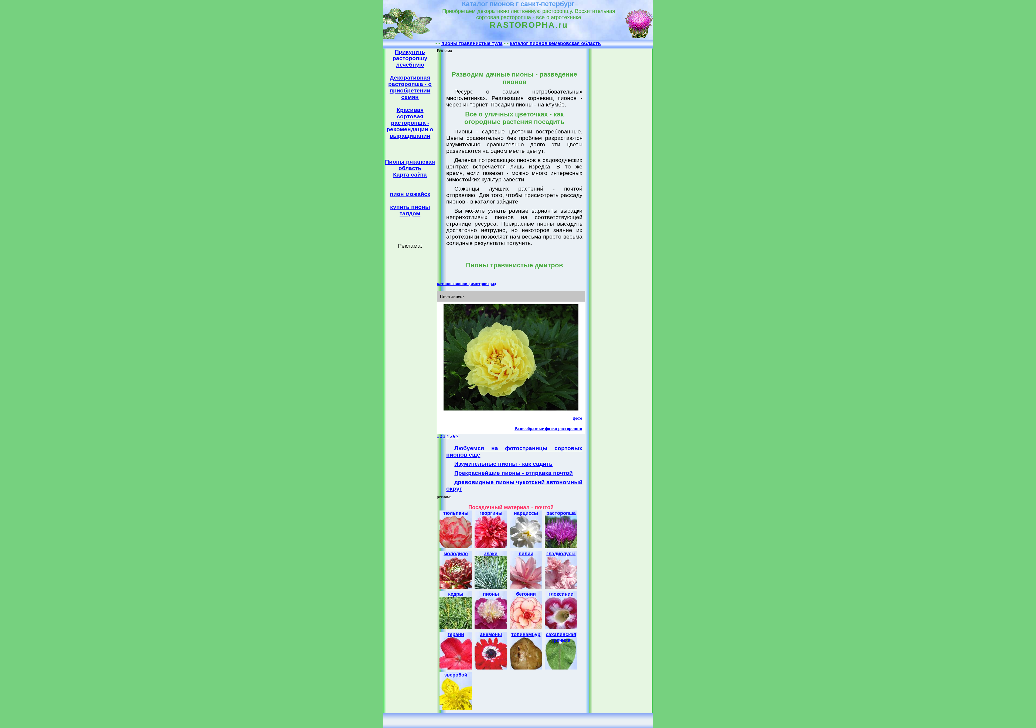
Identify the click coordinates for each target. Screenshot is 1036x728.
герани (456, 634)
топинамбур (525, 634)
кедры (455, 594)
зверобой (455, 675)
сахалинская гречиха (561, 637)
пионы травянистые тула (472, 43)
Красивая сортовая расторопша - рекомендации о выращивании (410, 123)
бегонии (526, 594)
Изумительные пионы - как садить (503, 464)
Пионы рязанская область (410, 164)
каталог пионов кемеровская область (555, 43)
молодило (456, 553)
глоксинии (561, 594)
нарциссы (526, 513)
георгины (490, 513)
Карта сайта (410, 174)
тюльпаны (455, 513)
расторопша (561, 513)
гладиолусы (560, 553)
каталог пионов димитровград (466, 283)
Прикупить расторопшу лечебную (410, 58)
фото (577, 418)
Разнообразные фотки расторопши (548, 428)
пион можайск (410, 194)
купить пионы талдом (410, 210)
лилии (526, 553)
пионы (491, 594)
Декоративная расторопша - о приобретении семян (410, 87)
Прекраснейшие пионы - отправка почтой (513, 473)
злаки (490, 553)
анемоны (491, 634)
